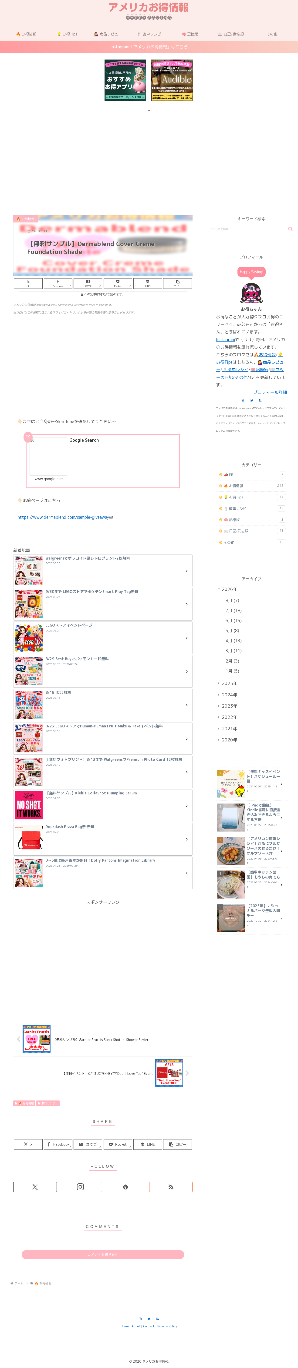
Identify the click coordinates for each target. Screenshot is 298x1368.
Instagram (225, 339)
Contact (148, 1326)
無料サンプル (49, 1103)
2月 (232, 661)
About (136, 1326)
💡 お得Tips (253, 497)
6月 (233, 621)
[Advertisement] (149, 152)
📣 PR (253, 474)
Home (125, 1326)
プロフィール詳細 (270, 392)
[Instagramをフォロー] (80, 1187)
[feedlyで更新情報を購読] (125, 1187)
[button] (177, 283)
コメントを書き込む (103, 1254)
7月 (233, 610)
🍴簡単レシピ (235, 370)
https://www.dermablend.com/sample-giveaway (63, 517)
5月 (232, 631)
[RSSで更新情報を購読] (171, 1187)
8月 (232, 600)
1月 (232, 671)
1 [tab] (149, 110)
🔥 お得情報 (26, 1103)
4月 (233, 641)
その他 (241, 377)
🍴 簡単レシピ (253, 508)
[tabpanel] (125, 80)
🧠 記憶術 (253, 519)
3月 (233, 651)
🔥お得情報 (265, 355)
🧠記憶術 (259, 370)
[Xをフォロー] (35, 1187)
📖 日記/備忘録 (253, 531)
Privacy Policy (167, 1326)
